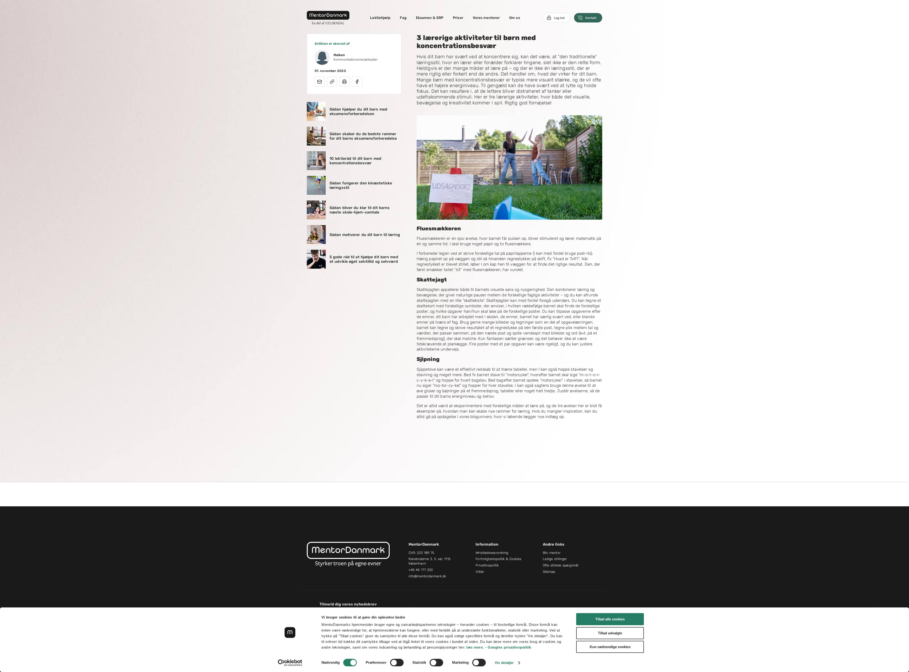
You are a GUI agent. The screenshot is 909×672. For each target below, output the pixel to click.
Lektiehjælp (380, 18)
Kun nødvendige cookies (610, 647)
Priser (458, 18)
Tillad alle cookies (610, 619)
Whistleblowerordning (492, 553)
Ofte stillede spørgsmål (560, 565)
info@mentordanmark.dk (427, 576)
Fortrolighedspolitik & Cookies (498, 559)
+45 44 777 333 (421, 570)
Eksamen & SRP (429, 18)
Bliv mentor (552, 553)
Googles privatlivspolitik (509, 647)
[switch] (397, 662)
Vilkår (480, 572)
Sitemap (549, 572)
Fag (403, 18)
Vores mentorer (486, 18)
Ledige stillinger (555, 559)
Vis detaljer (504, 663)
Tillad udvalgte (610, 633)
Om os (514, 18)
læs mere (474, 647)
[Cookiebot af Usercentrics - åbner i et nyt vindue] (290, 662)
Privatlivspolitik (487, 565)
